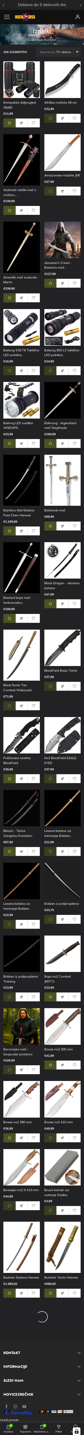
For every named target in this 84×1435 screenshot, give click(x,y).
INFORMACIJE (15, 1366)
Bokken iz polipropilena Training (20, 978)
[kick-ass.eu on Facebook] (6, 1407)
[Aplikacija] (78, 17)
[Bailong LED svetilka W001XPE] (21, 400)
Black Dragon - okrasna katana (62, 585)
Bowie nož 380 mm (17, 1122)
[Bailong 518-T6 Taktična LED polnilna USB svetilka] (21, 327)
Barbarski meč (54, 510)
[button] (9, 122)
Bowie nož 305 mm (58, 1049)
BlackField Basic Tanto (61, 670)
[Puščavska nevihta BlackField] (21, 735)
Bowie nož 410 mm (58, 1122)
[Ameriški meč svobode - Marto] (21, 247)
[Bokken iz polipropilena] (62, 881)
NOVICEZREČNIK (18, 1394)
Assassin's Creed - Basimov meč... (58, 265)
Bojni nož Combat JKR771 (57, 978)
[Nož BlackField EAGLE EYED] (62, 735)
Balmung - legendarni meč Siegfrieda (60, 425)
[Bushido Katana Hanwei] (21, 1247)
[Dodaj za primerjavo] (22, 122)
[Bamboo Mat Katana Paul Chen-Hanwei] (21, 480)
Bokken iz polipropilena (61, 904)
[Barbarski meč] (62, 480)
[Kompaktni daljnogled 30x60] (21, 79)
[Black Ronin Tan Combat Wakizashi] (21, 655)
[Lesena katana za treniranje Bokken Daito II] (21, 881)
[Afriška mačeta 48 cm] (62, 79)
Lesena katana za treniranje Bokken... (58, 833)
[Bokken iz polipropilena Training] (21, 954)
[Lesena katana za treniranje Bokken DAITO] (62, 808)
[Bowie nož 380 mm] (21, 1099)
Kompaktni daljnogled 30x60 (19, 104)
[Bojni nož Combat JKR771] (62, 954)
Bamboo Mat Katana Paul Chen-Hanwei (18, 512)
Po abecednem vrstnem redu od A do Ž (60, 52)
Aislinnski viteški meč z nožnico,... (19, 192)
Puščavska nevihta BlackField (17, 760)
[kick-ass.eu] (25, 17)
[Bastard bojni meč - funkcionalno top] (21, 567)
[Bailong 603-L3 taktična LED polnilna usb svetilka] (62, 327)
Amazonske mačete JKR (62, 175)
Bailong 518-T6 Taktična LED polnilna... (21, 352)
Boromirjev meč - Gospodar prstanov (17, 1051)
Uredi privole (9, 1420)
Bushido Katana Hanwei (21, 1277)
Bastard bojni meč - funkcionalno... (17, 600)
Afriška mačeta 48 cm (60, 102)
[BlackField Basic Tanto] (62, 648)
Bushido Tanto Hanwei (61, 1277)
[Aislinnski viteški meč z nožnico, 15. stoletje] (21, 159)
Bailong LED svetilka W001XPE (18, 425)
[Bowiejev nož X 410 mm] (21, 1167)
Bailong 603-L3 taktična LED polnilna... (61, 352)
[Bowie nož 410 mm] (62, 1099)
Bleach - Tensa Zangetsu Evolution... (18, 833)
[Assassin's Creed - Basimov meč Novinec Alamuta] (62, 240)
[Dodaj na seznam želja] (34, 122)
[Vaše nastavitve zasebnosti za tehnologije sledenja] (76, 1431)
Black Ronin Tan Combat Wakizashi (17, 687)
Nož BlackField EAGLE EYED (60, 760)
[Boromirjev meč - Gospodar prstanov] (21, 1026)
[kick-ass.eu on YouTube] (24, 1407)
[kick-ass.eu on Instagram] (15, 1407)
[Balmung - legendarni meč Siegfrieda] (62, 400)
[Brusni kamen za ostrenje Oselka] (62, 1167)
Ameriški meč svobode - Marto (21, 279)
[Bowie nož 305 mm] (62, 1026)
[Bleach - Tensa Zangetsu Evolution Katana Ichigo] (21, 808)
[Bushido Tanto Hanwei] (62, 1247)
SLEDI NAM (13, 1380)
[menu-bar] (8, 16)
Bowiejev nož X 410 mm (21, 1190)
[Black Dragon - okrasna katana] (62, 560)
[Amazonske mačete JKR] (62, 152)
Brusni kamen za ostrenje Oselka (56, 1192)
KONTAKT (11, 1352)
